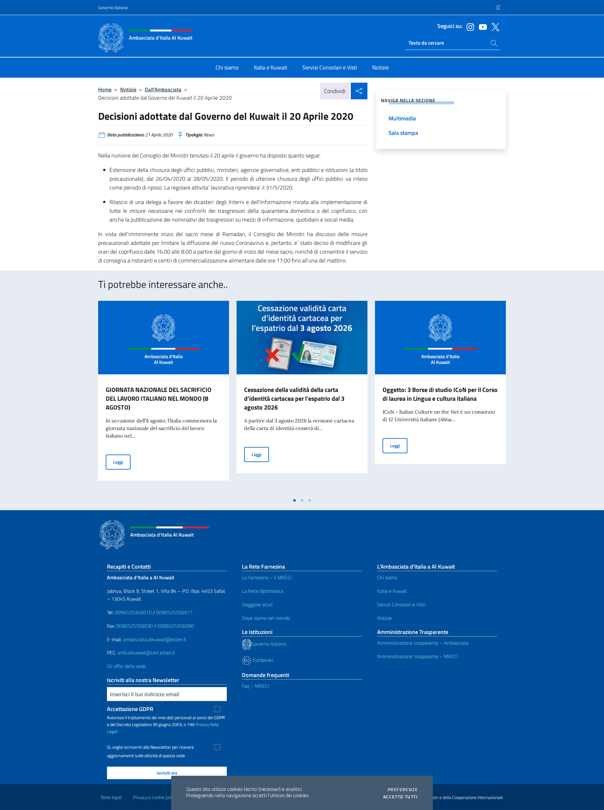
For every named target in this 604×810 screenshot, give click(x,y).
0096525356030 (134, 626)
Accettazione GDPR (130, 709)
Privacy (202, 724)
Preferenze (403, 789)
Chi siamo (387, 577)
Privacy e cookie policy (155, 797)
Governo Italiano (113, 7)
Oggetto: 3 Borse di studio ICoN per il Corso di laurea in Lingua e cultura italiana (440, 394)
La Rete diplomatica (262, 591)
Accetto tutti (400, 797)
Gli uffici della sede (126, 666)
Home (105, 89)
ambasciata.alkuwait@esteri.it (154, 639)
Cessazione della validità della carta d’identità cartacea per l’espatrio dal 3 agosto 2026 (294, 398)
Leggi (122, 461)
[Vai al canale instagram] (468, 26)
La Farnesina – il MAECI (267, 577)
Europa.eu (262, 660)
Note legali (111, 797)
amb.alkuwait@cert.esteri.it (146, 652)
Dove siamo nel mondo (266, 618)
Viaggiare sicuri (257, 604)
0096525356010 (133, 612)
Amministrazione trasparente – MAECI (417, 656)
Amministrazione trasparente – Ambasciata (422, 643)
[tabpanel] (163, 397)
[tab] (294, 500)
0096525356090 (175, 626)
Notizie (128, 89)
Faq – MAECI (255, 686)
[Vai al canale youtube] (481, 26)
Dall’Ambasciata (163, 89)
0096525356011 (174, 612)
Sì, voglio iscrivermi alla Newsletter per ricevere (150, 747)
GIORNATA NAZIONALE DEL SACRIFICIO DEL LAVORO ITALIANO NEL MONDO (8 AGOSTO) (158, 398)
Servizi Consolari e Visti (401, 604)
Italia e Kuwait (392, 591)
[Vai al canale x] (494, 26)
